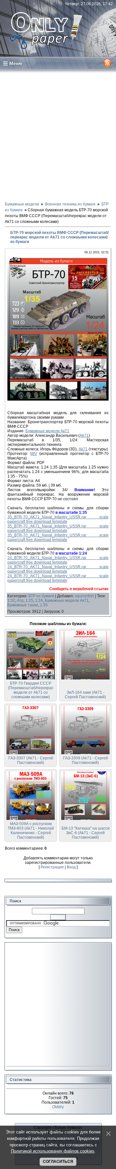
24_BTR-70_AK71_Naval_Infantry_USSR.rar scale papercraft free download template (58, 560)
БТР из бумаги (41, 596)
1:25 (29, 600)
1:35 (44, 605)
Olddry (58, 1107)
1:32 (11, 600)
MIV (33, 453)
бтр (20, 600)
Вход (71, 867)
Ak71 (84, 435)
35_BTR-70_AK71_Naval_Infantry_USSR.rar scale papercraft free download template (58, 519)
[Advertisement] (58, 135)
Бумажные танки (22, 605)
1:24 (39, 600)
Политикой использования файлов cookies (52, 1151)
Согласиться (58, 1161)
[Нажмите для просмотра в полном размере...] (58, 399)
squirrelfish (84, 596)
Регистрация (52, 867)
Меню (15, 63)
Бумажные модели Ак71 (47, 431)
